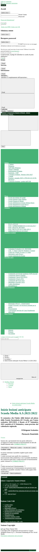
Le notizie (8, 359)
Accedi (3, 5)
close (3, 146)
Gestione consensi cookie (12, 516)
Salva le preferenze (15, 473)
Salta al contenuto (6, 1)
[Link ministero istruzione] (9, 3)
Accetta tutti (30, 447)
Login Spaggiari (15, 51)
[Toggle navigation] (16, 138)
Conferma (10, 111)
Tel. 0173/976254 (12, 486)
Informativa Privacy (10, 508)
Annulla (4, 111)
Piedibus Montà (9, 382)
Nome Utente (23, 14)
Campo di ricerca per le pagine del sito (12, 337)
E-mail (21, 44)
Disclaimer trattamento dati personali (12, 536)
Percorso (11, 383)
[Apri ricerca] (23, 123)
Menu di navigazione (26, 377)
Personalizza (5, 447)
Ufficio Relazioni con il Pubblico (14, 510)
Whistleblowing (9, 515)
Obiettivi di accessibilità (12, 513)
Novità (7, 357)
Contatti (10, 385)
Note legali (8, 506)
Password (21, 16)
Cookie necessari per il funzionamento (12, 466)
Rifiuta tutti (16, 447)
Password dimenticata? (7, 20)
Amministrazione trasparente (13, 518)
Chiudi (3, 63)
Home (6, 355)
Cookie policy (9, 505)
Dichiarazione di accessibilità (13, 511)
